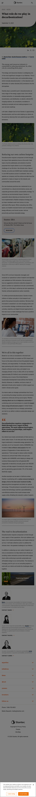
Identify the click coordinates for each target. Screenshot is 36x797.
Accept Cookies (23, 793)
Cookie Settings (11, 793)
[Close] (33, 785)
